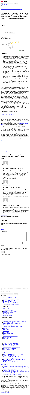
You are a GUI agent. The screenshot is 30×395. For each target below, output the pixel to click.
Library (5, 328)
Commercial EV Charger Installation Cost (12, 304)
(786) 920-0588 (4, 4)
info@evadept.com (5, 392)
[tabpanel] (15, 22)
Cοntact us (5, 338)
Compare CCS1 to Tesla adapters (10, 348)
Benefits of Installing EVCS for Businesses (12, 302)
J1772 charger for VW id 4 (9, 322)
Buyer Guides (4, 341)
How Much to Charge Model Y (10, 358)
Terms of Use (6, 331)
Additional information (6, 151)
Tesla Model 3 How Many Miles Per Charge (13, 356)
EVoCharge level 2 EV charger (10, 311)
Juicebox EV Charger (8, 308)
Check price (12, 32)
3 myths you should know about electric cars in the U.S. (15, 366)
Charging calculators (5, 352)
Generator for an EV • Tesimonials (11, 345)
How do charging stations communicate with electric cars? (16, 367)
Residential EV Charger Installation (11, 299)
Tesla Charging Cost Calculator (10, 355)
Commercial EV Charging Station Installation (13, 297)
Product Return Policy (8, 337)
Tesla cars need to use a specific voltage (12, 374)
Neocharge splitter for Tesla (9, 349)
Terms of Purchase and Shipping (10, 336)
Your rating (3, 226)
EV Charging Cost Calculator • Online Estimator (14, 361)
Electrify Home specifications (7, 114)
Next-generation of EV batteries (10, 369)
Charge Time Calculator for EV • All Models (13, 354)
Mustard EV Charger (8, 312)
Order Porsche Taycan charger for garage (12, 323)
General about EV (5, 364)
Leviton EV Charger (7, 315)
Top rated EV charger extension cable (11, 347)
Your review (4, 231)
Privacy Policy (6, 329)
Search (15, 3)
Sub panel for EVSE (7, 301)
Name (2, 243)
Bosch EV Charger (7, 313)
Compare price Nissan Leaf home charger (12, 326)
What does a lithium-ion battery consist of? (12, 370)
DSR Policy (6, 332)
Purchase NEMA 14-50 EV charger (11, 344)
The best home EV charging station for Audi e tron (14, 321)
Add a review (4, 215)
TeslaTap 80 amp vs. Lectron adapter (11, 343)
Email (2, 245)
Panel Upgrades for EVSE (9, 300)
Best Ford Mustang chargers (9, 324)
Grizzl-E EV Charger (8, 310)
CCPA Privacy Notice (8, 334)
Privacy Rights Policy (8, 333)
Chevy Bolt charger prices (9, 319)
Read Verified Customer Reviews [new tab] (9, 216)
